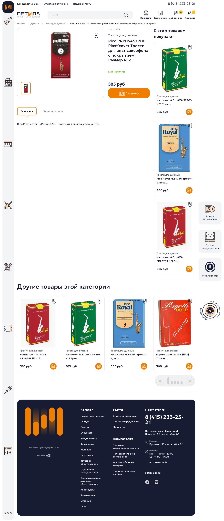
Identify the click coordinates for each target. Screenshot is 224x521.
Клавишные (87, 444)
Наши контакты (82, 3)
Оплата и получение (56, 3)
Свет (83, 506)
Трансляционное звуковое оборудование (91, 481)
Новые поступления (92, 416)
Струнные (86, 432)
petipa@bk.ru (153, 472)
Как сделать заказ (28, 3)
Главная (21, 23)
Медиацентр (120, 427)
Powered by (41, 455)
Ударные (86, 449)
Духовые (34, 23)
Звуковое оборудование (89, 462)
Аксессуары (88, 489)
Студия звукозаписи (125, 416)
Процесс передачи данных (124, 472)
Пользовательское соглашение (124, 455)
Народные (87, 455)
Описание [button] (27, 111)
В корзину (132, 93)
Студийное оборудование (89, 471)
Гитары (85, 427)
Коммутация (88, 495)
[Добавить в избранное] (96, 35)
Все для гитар (89, 438)
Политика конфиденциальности (126, 446)
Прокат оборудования (126, 421)
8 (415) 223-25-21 (181, 4)
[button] (160, 381)
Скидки (85, 421)
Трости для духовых (54, 23)
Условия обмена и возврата (123, 464)
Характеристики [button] (53, 111)
